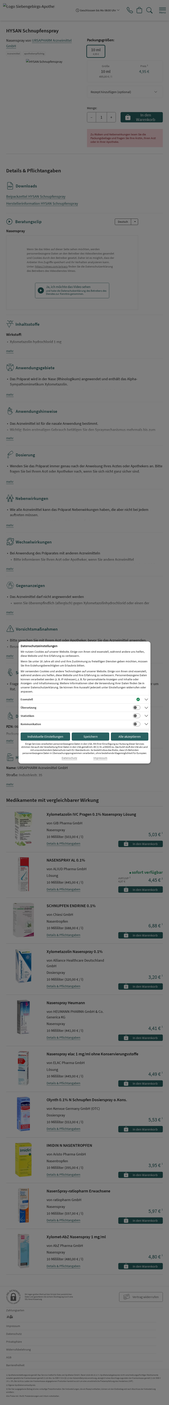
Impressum (100, 758)
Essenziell (27, 699)
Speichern (90, 736)
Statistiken (27, 716)
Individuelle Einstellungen (45, 736)
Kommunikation (31, 724)
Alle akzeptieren (130, 736)
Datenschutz (69, 758)
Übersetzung (28, 707)
